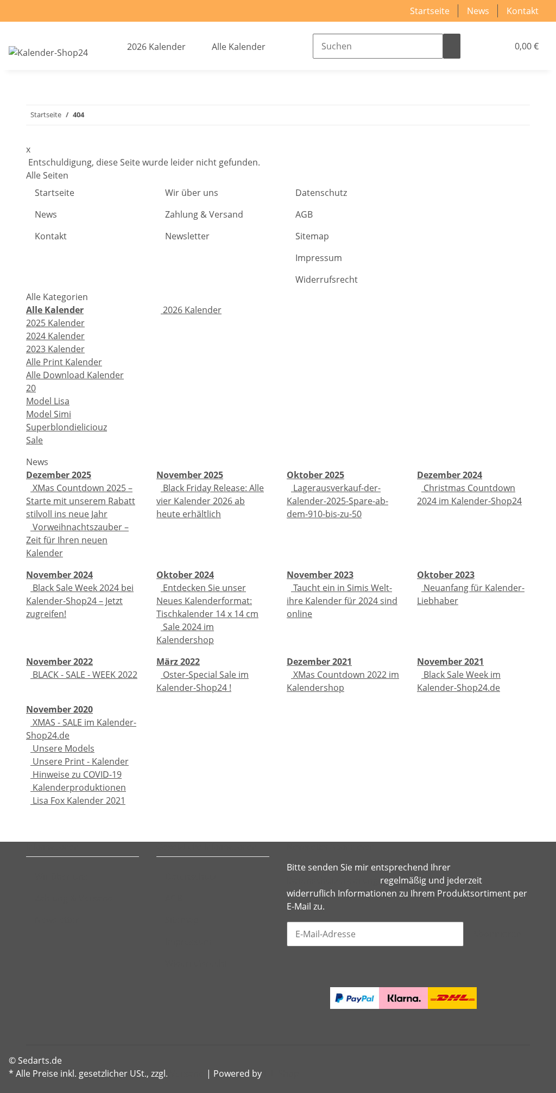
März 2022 (178, 662)
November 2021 (450, 662)
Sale (34, 440)
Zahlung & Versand (204, 214)
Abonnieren (496, 934)
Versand (187, 1073)
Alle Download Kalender (75, 375)
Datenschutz (321, 193)
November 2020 (59, 709)
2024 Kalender (55, 336)
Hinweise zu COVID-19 (76, 774)
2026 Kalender (191, 310)
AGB (304, 214)
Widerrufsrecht (326, 279)
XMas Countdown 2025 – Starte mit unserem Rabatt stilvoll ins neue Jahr (80, 501)
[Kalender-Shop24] (48, 52)
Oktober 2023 (446, 575)
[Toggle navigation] (22, 31)
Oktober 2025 (315, 475)
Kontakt (523, 11)
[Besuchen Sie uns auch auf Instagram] (34, 1021)
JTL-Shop (281, 1073)
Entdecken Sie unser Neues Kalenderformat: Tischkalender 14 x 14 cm (207, 601)
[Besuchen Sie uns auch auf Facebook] (34, 995)
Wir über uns (191, 193)
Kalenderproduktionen (78, 787)
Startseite (430, 11)
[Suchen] (451, 46)
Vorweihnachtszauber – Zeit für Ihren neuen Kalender (77, 540)
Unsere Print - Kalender (79, 761)
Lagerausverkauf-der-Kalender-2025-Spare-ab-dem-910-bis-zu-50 (337, 501)
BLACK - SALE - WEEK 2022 (83, 675)
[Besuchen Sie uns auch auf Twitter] (34, 1008)
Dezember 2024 (449, 475)
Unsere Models (62, 748)
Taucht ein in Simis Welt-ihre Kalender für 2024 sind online (342, 601)
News (478, 11)
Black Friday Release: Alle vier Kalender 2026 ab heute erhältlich (210, 501)
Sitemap (312, 236)
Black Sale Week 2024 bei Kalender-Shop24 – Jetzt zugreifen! (80, 601)
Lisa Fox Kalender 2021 (77, 800)
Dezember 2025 (58, 475)
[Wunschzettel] (495, 46)
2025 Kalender (55, 323)
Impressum (318, 258)
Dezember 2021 (319, 662)
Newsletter (187, 236)
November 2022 (59, 662)
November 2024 (59, 575)
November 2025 (189, 475)
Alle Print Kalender (64, 362)
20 (31, 388)
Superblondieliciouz (66, 427)
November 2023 (320, 575)
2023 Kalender (55, 349)
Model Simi (48, 414)
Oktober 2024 (185, 575)
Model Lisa (48, 401)
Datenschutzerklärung (332, 880)
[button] (477, 46)
